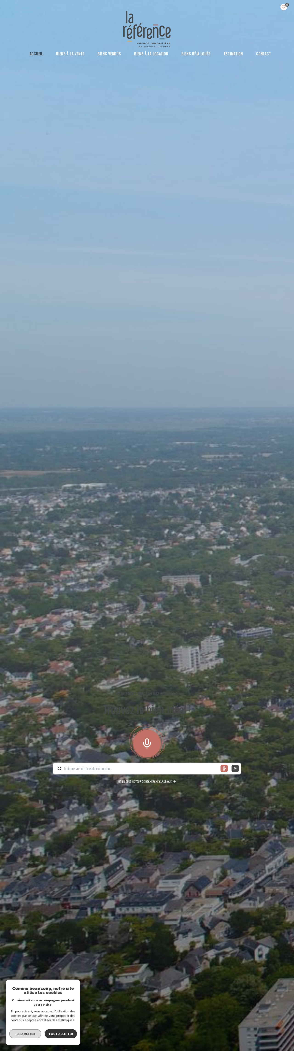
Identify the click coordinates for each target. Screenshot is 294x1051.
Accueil (36, 54)
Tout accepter (61, 1034)
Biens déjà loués (196, 54)
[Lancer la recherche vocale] (147, 742)
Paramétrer (25, 1034)
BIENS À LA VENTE (70, 54)
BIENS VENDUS (109, 54)
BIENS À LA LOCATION (151, 54)
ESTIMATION (233, 54)
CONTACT (263, 54)
